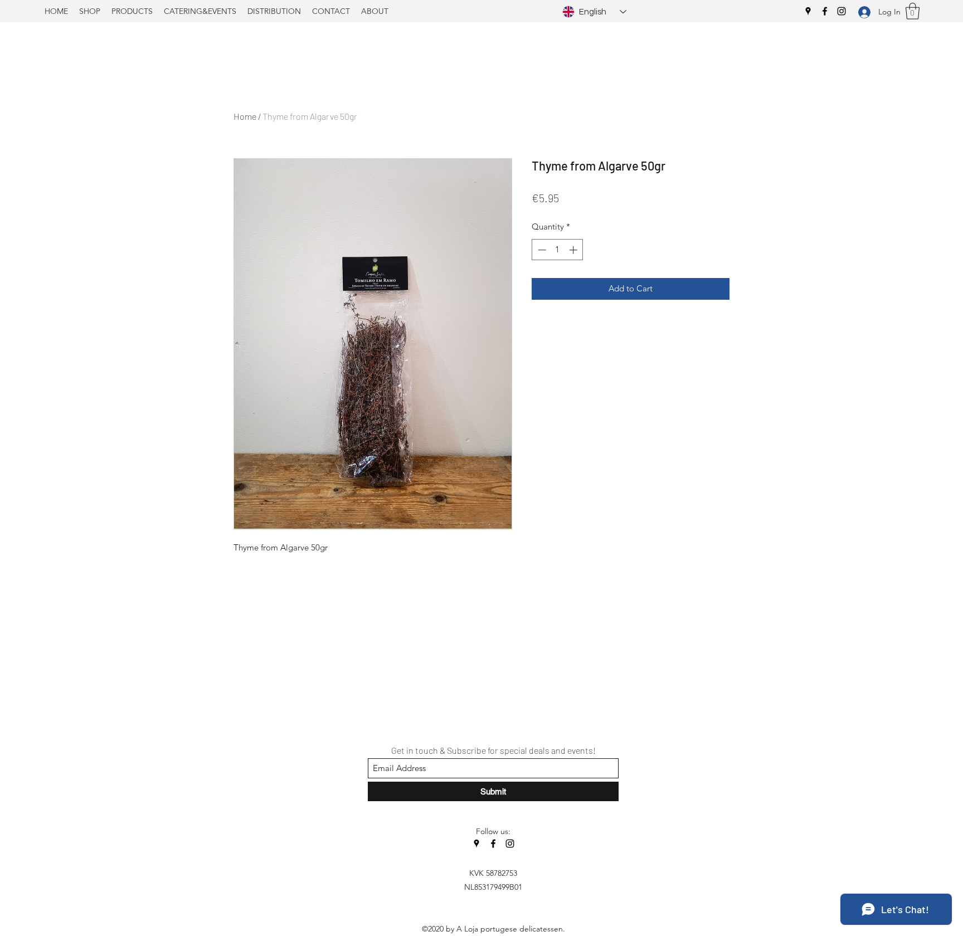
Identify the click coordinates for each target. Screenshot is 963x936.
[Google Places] (808, 11)
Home (245, 116)
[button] (913, 11)
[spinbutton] (557, 250)
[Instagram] (841, 11)
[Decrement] (540, 250)
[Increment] (574, 250)
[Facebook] (824, 11)
